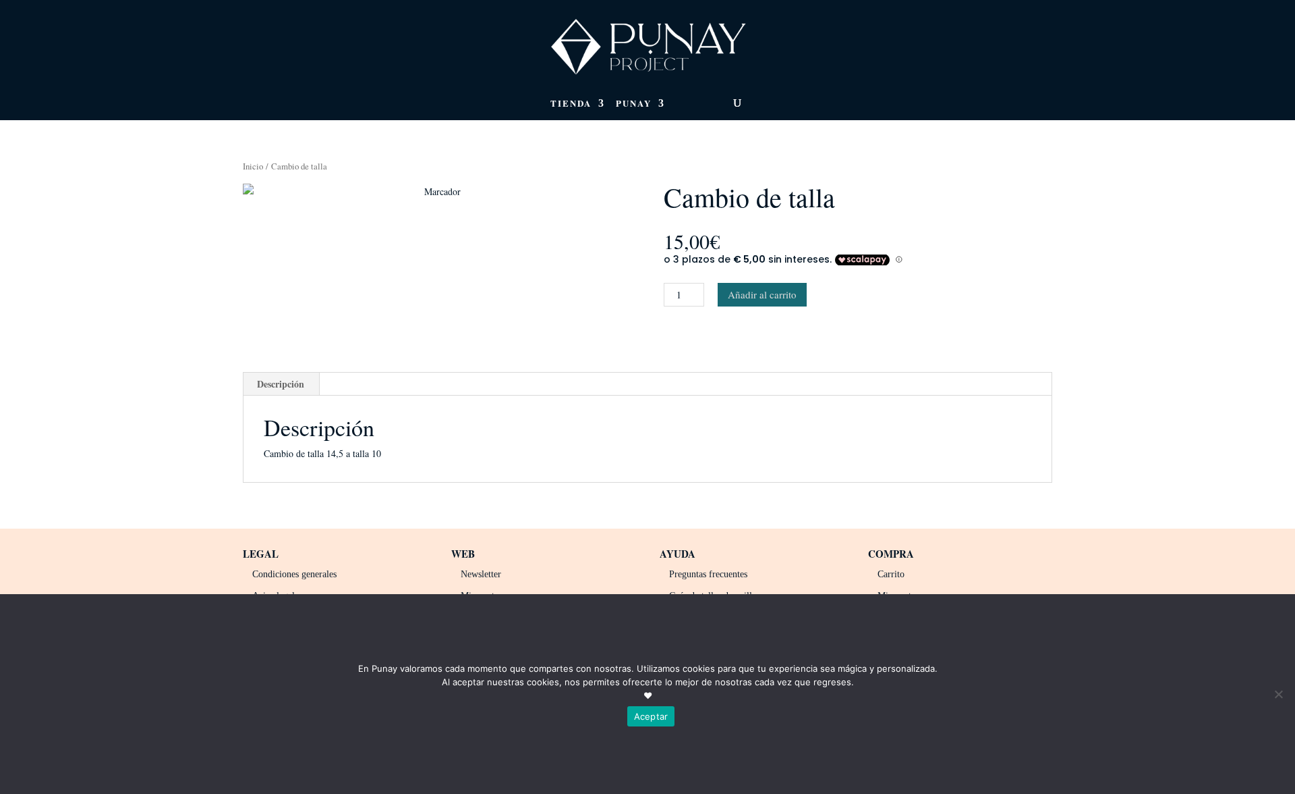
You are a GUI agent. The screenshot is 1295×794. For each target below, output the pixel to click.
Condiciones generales (294, 574)
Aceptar (651, 716)
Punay (634, 104)
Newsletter (481, 574)
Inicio (253, 166)
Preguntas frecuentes (708, 574)
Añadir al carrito (762, 294)
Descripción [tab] (280, 384)
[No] (1278, 694)
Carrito (890, 574)
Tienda (571, 104)
